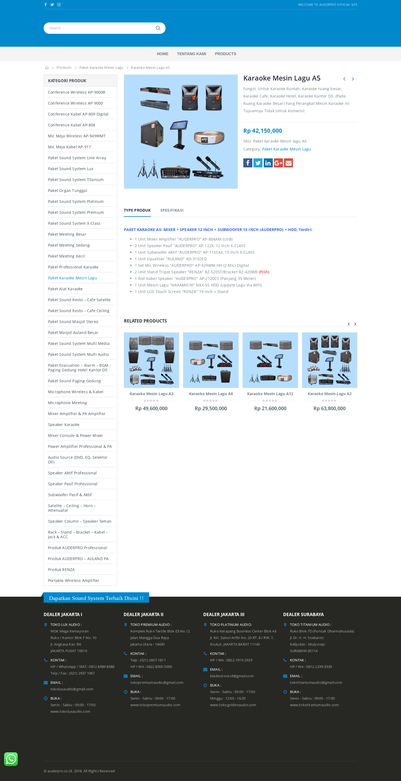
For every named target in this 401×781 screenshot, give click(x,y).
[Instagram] (59, 4)
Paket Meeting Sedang (69, 245)
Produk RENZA (61, 569)
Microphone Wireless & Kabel (75, 391)
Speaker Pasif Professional (72, 483)
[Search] (158, 28)
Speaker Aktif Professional (72, 472)
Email (288, 162)
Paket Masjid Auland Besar (73, 332)
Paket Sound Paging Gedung (74, 380)
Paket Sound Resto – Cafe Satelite (79, 299)
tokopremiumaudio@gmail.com (157, 682)
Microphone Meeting (67, 402)
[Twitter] (52, 4)
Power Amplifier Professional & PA (80, 446)
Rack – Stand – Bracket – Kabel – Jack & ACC (78, 534)
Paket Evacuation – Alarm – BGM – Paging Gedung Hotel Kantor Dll (79, 367)
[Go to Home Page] (47, 67)
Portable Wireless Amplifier (73, 580)
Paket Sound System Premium (76, 212)
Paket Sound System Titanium (76, 179)
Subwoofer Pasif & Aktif (70, 494)
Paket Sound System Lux (70, 168)
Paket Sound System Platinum (76, 201)
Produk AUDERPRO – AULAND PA (78, 558)
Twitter (257, 162)
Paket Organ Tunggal (67, 190)
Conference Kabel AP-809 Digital (78, 114)
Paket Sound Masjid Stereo (73, 321)
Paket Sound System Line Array (77, 157)
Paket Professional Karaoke (73, 267)
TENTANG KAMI (191, 54)
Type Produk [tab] (137, 210)
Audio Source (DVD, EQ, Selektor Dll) (77, 460)
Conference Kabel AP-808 (71, 125)
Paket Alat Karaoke (65, 288)
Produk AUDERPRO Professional (77, 547)
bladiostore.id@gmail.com (232, 676)
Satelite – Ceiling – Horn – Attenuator (72, 508)
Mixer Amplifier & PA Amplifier (77, 413)
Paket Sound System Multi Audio (78, 354)
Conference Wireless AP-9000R (77, 92)
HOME (162, 54)
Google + (278, 162)
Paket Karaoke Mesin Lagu (286, 149)
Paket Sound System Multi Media (79, 343)
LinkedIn (268, 162)
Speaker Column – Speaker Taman (80, 521)
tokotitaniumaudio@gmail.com (316, 682)
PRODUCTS (225, 54)
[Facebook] (45, 4)
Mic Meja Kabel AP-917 (69, 146)
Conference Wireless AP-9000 (75, 103)
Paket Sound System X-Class (74, 223)
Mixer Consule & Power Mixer (75, 435)
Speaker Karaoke (63, 424)
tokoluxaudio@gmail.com (71, 689)
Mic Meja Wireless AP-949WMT (77, 135)
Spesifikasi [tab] (172, 210)
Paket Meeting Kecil (66, 256)
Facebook (247, 162)
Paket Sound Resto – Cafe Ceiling (78, 310)
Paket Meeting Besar (67, 234)
